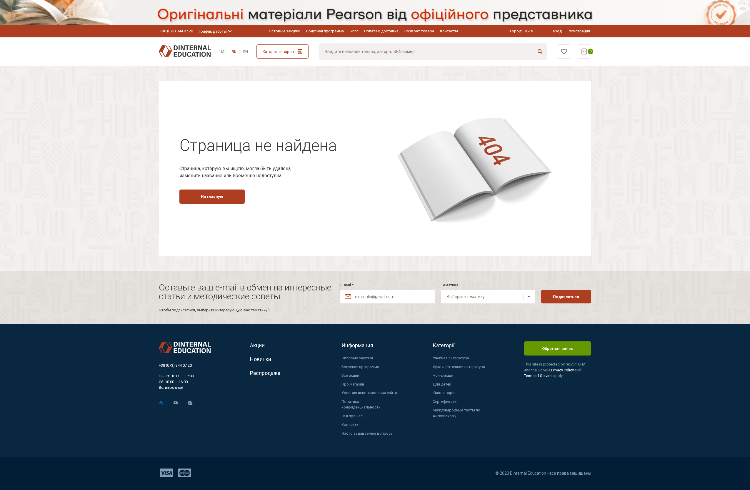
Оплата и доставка (381, 31)
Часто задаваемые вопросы (367, 433)
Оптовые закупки (284, 31)
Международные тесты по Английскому (456, 413)
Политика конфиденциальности (361, 404)
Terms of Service (538, 375)
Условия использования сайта (369, 393)
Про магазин (352, 384)
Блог (354, 31)
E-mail (347, 285)
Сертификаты (445, 401)
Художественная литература (459, 367)
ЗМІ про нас (352, 416)
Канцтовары (444, 393)
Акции (257, 345)
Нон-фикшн (443, 375)
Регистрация (579, 31)
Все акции (350, 375)
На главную (212, 196)
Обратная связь (557, 348)
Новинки (260, 359)
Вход (557, 31)
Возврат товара (419, 31)
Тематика (449, 285)
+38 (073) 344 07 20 (176, 31)
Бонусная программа (325, 31)
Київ (529, 31)
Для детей (442, 384)
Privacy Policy (563, 370)
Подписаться (566, 297)
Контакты (449, 31)
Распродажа (265, 373)
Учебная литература (451, 358)
